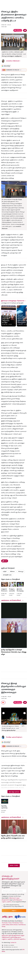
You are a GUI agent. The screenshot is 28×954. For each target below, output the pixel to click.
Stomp (3, 927)
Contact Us (13, 943)
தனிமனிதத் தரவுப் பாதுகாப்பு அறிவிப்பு (11, 938)
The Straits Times (6, 923)
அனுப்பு (14, 910)
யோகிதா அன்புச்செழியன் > (14, 737)
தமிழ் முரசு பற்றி (6, 935)
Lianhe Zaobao (5, 925)
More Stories (14, 865)
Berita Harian (13, 925)
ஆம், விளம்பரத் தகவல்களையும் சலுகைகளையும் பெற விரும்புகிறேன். (14, 905)
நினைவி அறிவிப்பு (19, 939)
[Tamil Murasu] (7, 917)
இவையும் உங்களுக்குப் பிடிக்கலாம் (12, 301)
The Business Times (17, 923)
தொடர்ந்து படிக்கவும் (14, 792)
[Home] (20, 917)
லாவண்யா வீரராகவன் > (13, 61)
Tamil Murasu (21, 925)
